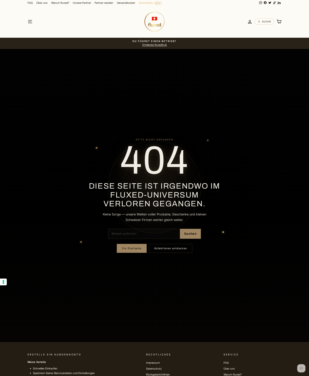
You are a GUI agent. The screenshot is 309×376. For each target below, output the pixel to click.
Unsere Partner (82, 2)
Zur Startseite (131, 248)
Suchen (190, 233)
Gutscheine (146, 2)
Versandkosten (126, 2)
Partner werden (104, 2)
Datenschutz (154, 368)
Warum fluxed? (60, 2)
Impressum (153, 362)
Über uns (42, 2)
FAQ (30, 2)
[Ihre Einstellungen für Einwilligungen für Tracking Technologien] (3, 282)
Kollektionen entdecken (170, 248)
